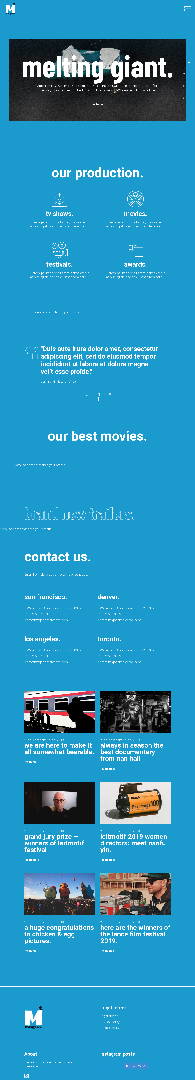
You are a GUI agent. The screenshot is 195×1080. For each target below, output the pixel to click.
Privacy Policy (110, 1022)
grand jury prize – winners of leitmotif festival (54, 843)
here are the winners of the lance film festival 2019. (135, 934)
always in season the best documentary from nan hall (131, 752)
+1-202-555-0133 (36, 614)
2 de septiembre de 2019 (44, 740)
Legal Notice (109, 1016)
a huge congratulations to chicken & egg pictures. (59, 934)
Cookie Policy (109, 1028)
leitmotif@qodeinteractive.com (46, 620)
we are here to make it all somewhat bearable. (59, 748)
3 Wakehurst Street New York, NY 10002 (52, 608)
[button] (87, 396)
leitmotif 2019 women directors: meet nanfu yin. (133, 843)
